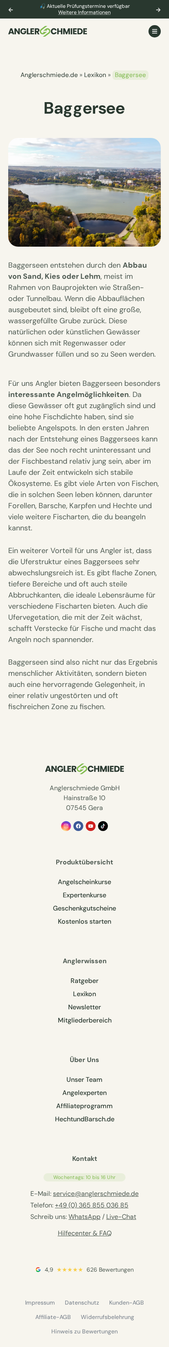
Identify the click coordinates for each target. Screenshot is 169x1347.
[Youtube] (91, 826)
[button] (10, 9)
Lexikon (95, 75)
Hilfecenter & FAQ (85, 1233)
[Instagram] (66, 826)
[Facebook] (78, 826)
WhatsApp (84, 1216)
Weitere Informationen (84, 12)
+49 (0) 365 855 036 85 (91, 1205)
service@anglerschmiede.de (96, 1193)
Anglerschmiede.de (49, 75)
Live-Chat (121, 1216)
